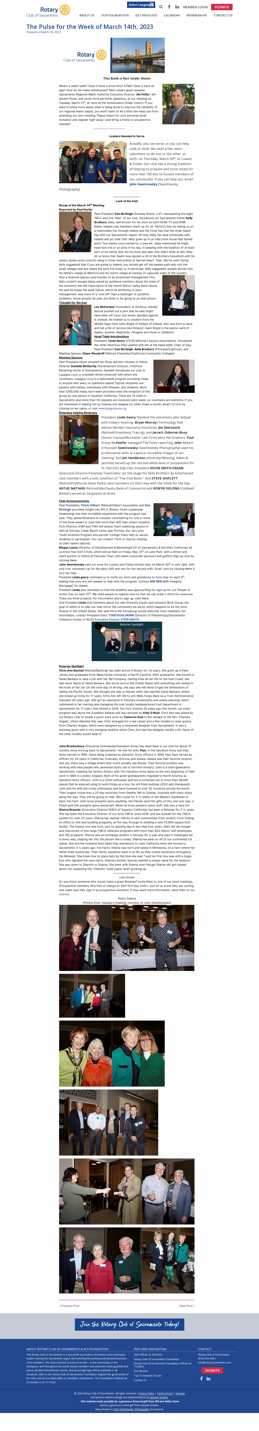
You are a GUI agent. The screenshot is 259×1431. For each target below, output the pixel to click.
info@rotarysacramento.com (214, 1362)
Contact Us (223, 15)
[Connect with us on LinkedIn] (208, 1378)
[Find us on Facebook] (201, 1378)
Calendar (172, 15)
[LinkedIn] (177, 7)
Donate (222, 7)
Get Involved (146, 15)
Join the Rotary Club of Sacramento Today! (129, 1324)
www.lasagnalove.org (112, 408)
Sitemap (180, 1393)
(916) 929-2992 (206, 1358)
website (64, 894)
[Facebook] (169, 7)
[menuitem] (195, 7)
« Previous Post (69, 1306)
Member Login (195, 7)
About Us (86, 15)
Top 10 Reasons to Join (147, 1375)
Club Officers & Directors (148, 1354)
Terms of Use (165, 1393)
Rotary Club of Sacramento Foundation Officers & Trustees (162, 1365)
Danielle (176, 404)
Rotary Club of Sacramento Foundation (156, 1359)
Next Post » (187, 1306)
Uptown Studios (159, 1397)
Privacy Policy (146, 1393)
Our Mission (141, 1371)
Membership (196, 15)
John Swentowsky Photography (131, 1409)
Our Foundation (115, 15)
